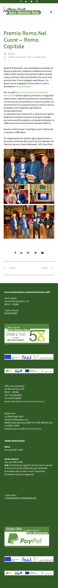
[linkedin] (26, 1)
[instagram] (37, 1)
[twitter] (31, 1)
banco (11, 54)
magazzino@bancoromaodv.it (26, 428)
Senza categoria (17, 57)
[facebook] (20, 1)
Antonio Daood (22, 86)
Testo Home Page (37, 57)
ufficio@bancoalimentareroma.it (28, 401)
